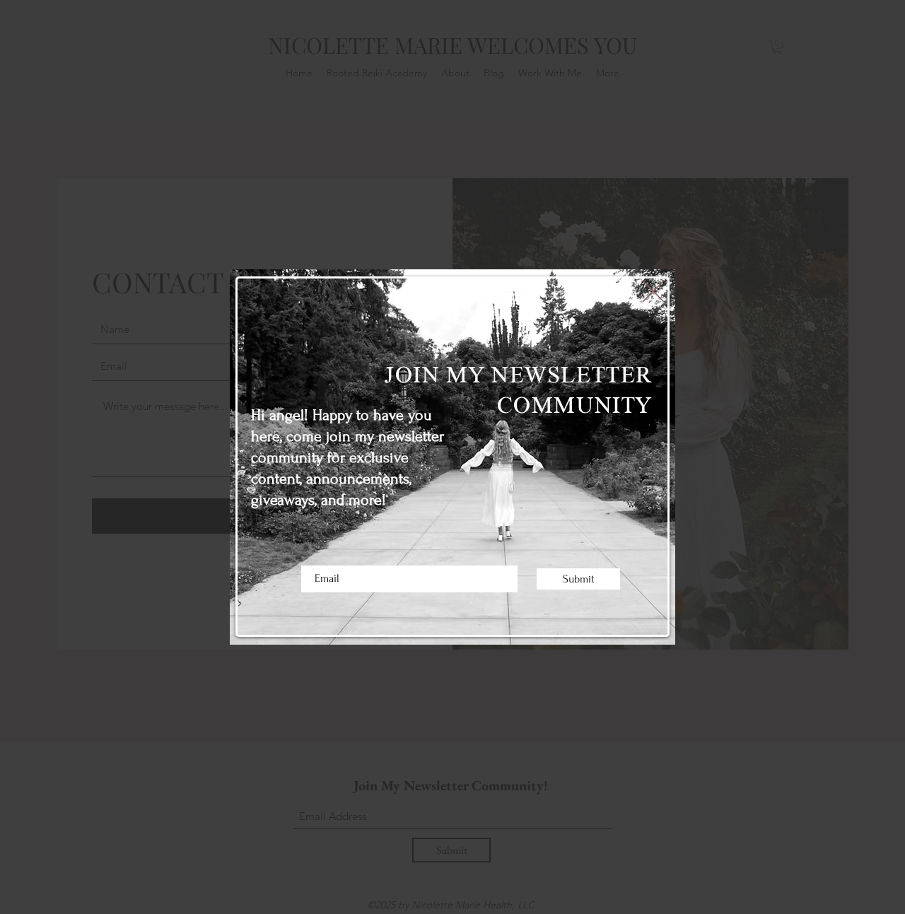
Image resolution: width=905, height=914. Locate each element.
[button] (653, 291)
